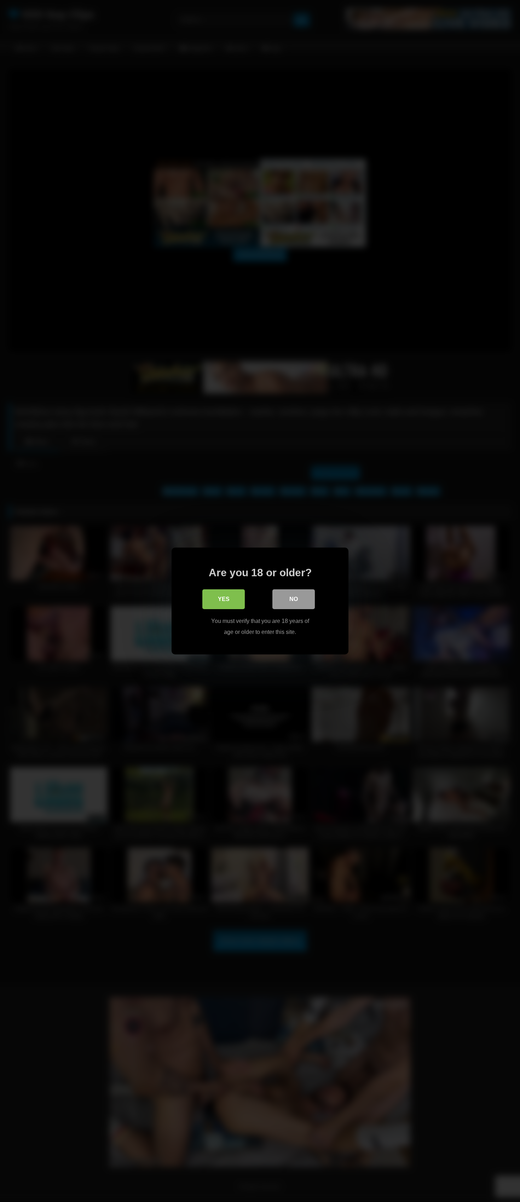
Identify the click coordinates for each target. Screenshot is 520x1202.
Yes (224, 599)
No (293, 599)
